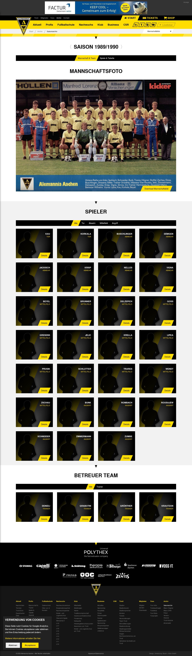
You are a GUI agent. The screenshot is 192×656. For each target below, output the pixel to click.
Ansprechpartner (103, 625)
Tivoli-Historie (168, 620)
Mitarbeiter (77, 605)
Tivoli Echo (19, 610)
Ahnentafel (167, 623)
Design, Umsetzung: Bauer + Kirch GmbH (162, 653)
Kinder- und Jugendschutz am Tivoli (83, 630)
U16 (57, 628)
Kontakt (66, 18)
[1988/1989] (70, 47)
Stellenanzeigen (102, 628)
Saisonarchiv (168, 605)
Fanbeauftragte (155, 608)
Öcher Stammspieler (102, 614)
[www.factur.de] (96, 7)
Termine (18, 608)
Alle (75, 223)
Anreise (122, 613)
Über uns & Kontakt (46, 609)
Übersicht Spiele (61, 618)
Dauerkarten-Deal (20, 614)
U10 (57, 644)
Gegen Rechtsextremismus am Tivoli (127, 636)
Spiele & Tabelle (107, 58)
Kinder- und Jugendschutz (61, 614)
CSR (126, 24)
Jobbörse (100, 631)
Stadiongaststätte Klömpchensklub (125, 630)
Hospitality (100, 610)
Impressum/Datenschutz (82, 616)
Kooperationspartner (63, 608)
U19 (57, 623)
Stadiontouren (124, 608)
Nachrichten (20, 605)
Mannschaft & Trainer (33, 606)
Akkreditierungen (125, 623)
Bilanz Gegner (168, 608)
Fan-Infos (153, 605)
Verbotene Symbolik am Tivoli (127, 642)
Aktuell (37, 24)
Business (113, 24)
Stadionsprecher (125, 610)
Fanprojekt (154, 616)
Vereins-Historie (166, 616)
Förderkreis (78, 618)
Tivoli (36, 18)
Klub (100, 24)
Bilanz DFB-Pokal (168, 611)
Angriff (115, 223)
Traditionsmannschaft (81, 613)
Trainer (100, 486)
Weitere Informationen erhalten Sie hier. (23, 638)
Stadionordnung (124, 626)
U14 (57, 634)
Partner (99, 618)
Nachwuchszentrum (63, 605)
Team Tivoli (123, 621)
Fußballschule (65, 24)
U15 (57, 631)
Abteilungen (78, 608)
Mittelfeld (104, 223)
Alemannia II (60, 620)
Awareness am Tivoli (81, 626)
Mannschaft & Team (87, 58)
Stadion (121, 605)
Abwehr (92, 223)
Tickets (121, 616)
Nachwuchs (86, 24)
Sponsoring (101, 608)
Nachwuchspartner (62, 610)
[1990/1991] (121, 47)
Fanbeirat (153, 610)
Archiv (59, 18)
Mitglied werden (141, 606)
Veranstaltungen (124, 618)
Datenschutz (46, 605)
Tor (83, 223)
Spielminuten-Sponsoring (102, 621)
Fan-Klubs (153, 613)
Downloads (143, 610)
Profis (49, 24)
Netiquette (77, 621)
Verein (76, 610)
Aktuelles (100, 605)
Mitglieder (44, 18)
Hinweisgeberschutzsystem (83, 623)
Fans (52, 18)
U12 (57, 639)
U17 (57, 626)
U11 (57, 641)
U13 (57, 636)
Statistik (31, 615)
